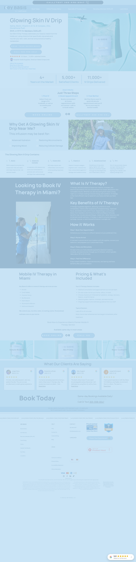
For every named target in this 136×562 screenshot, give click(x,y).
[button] (111, 228)
